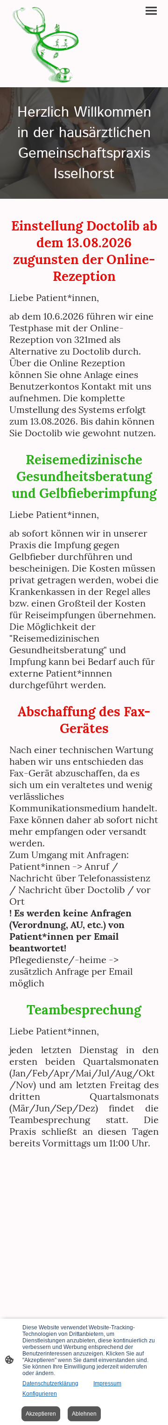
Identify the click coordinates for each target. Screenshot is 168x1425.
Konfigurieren (39, 1393)
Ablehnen (84, 1414)
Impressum (107, 1383)
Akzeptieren (41, 1414)
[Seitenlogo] (45, 43)
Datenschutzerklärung (50, 1383)
